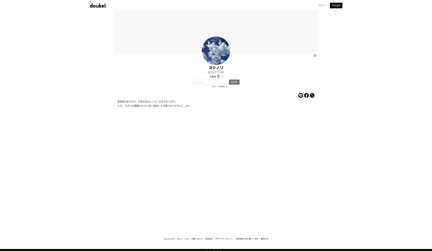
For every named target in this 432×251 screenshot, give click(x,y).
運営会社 (264, 238)
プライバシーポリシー (224, 238)
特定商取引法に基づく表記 (247, 238)
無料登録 (336, 5)
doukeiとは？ (169, 238)
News (180, 238)
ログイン (323, 5)
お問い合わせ (197, 238)
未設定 (234, 82)
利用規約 (208, 238)
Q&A (187, 238)
